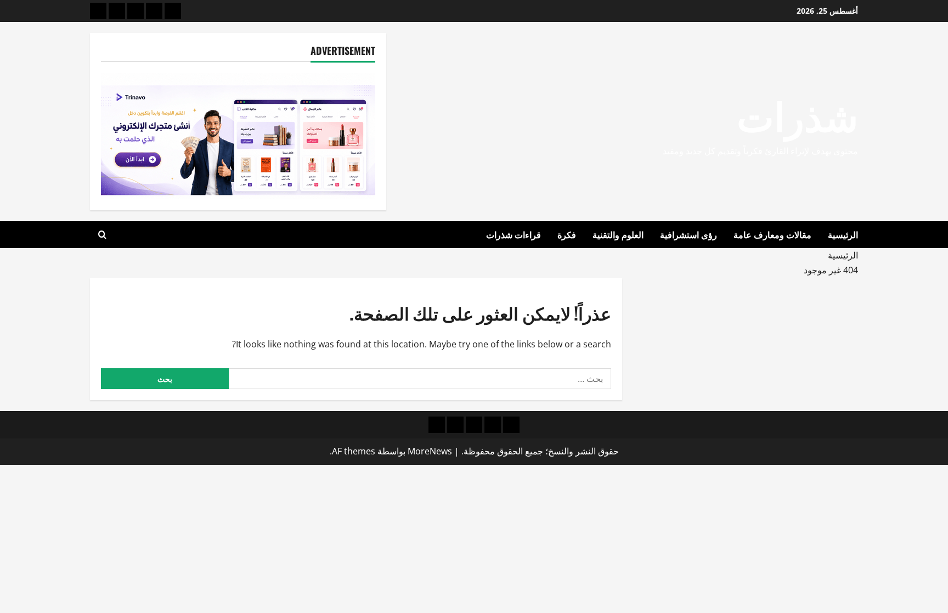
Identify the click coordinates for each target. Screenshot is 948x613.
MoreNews (430, 451)
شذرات (797, 114)
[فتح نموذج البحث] (102, 234)
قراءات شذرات (513, 234)
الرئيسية (843, 234)
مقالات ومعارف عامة (772, 234)
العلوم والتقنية (618, 234)
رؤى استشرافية (688, 234)
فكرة (566, 234)
